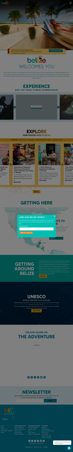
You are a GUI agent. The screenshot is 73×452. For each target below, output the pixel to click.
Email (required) (23, 226)
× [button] (54, 216)
